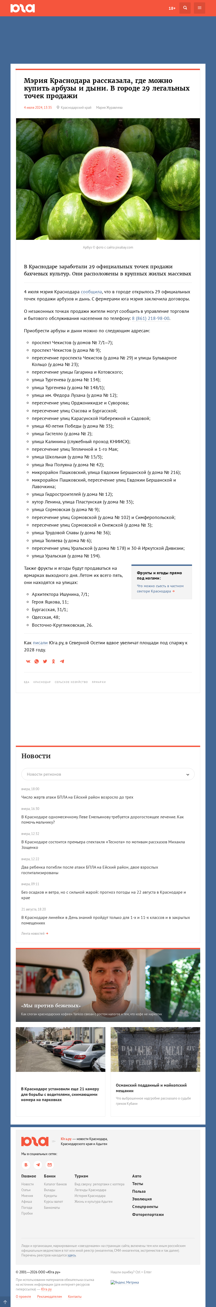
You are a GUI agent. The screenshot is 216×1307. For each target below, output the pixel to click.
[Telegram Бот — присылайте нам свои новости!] (49, 1165)
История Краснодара (90, 1196)
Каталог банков (55, 1184)
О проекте (23, 1296)
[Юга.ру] (23, 8)
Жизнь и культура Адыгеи (93, 1201)
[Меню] (199, 8)
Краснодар (42, 682)
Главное (28, 1176)
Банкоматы (52, 1207)
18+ (172, 8)
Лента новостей (33, 933)
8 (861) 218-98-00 (150, 318)
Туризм (81, 1176)
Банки (50, 1176)
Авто (136, 1176)
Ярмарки (99, 682)
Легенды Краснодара (90, 1190)
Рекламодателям (49, 1296)
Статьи (26, 1190)
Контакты (75, 1296)
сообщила (91, 292)
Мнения (27, 1196)
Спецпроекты (145, 1206)
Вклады (49, 1190)
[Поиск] (185, 8)
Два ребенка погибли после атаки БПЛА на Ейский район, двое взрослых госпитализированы (89, 869)
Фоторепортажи (148, 1214)
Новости (36, 756)
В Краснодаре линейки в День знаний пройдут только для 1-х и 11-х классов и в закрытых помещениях (105, 920)
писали (40, 643)
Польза (139, 1191)
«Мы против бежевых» (51, 1006)
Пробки (27, 1213)
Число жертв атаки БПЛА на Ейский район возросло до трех (77, 797)
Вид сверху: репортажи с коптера (99, 1184)
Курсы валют (53, 1201)
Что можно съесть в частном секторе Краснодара (160, 588)
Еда (27, 682)
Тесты (137, 1183)
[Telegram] (37, 1165)
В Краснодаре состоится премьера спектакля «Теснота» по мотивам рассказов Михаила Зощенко (103, 844)
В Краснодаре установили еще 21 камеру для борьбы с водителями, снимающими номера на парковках (60, 1094)
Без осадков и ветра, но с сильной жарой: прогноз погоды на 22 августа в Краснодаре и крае (103, 894)
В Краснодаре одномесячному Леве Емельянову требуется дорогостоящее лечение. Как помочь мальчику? (102, 819)
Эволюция (142, 1198)
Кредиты (50, 1196)
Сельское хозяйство (71, 682)
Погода (26, 1207)
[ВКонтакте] (26, 1165)
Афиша (26, 1201)
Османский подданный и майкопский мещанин (151, 1087)
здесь (71, 1255)
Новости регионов (44, 774)
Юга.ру (66, 1139)
